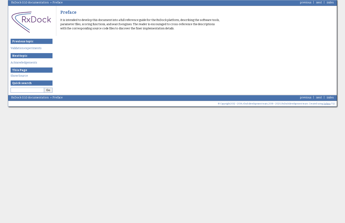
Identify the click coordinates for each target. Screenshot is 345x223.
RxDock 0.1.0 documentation (30, 2)
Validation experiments (26, 48)
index (330, 2)
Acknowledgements (24, 62)
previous (305, 2)
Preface (58, 2)
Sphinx (327, 103)
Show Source (19, 75)
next (319, 2)
